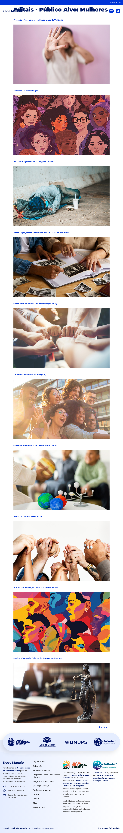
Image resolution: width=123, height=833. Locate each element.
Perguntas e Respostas (43, 781)
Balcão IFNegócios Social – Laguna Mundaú (33, 162)
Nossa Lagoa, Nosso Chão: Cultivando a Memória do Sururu (41, 233)
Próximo (104, 727)
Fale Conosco (39, 807)
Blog (35, 803)
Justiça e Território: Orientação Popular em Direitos (37, 658)
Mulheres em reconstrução (25, 91)
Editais (36, 799)
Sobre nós (37, 766)
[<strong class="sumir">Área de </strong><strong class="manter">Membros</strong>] (111, 2)
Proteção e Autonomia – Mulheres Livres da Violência (38, 20)
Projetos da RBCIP (41, 770)
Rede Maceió (12, 11)
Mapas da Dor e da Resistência (27, 516)
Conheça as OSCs (41, 786)
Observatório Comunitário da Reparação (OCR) (35, 303)
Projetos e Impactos (42, 790)
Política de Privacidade (109, 828)
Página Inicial (39, 762)
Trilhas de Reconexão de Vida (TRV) (29, 374)
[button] (111, 11)
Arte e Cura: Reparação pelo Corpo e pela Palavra (35, 587)
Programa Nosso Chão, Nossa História (46, 776)
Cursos (36, 794)
